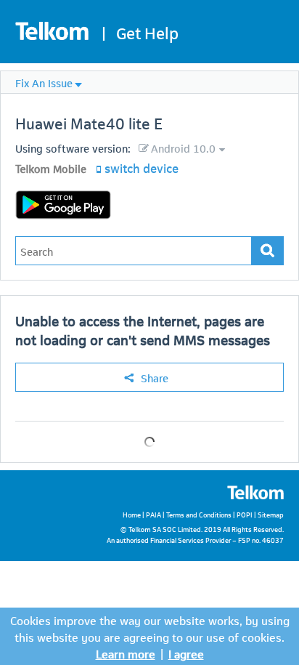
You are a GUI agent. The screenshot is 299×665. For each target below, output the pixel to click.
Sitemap (271, 514)
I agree (186, 653)
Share (154, 377)
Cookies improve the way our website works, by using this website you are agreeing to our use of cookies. (150, 628)
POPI (245, 514)
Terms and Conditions (199, 514)
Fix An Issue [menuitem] (44, 82)
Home (132, 514)
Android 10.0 (183, 147)
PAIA (153, 514)
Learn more (125, 653)
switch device (142, 167)
